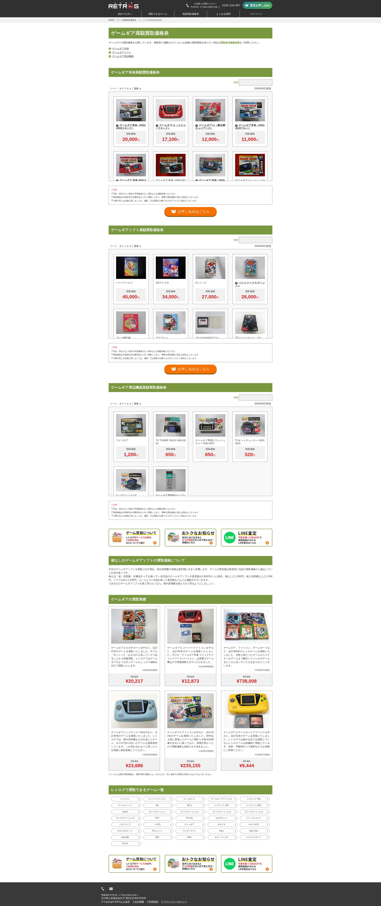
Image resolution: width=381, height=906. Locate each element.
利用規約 (154, 901)
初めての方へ (125, 14)
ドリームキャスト (253, 818)
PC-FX (125, 843)
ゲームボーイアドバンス (221, 799)
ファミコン (125, 799)
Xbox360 (125, 837)
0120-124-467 (231, 5)
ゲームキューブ (125, 805)
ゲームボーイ (189, 799)
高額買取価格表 (190, 14)
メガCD (157, 824)
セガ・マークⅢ (221, 837)
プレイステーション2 (189, 812)
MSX (189, 837)
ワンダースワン (189, 831)
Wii (157, 805)
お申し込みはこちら (194, 211)
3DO (157, 837)
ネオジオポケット (125, 831)
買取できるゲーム (157, 14)
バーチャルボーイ (253, 837)
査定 (260, 5)
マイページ (256, 14)
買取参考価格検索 (230, 42)
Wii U (189, 805)
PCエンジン (157, 831)
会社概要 (139, 901)
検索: (236, 82)
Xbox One (253, 831)
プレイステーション (157, 812)
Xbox (221, 831)
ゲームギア (189, 824)
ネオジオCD (253, 824)
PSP (157, 818)
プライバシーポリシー (175, 901)
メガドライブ (125, 824)
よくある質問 (223, 14)
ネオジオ (221, 824)
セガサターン (221, 818)
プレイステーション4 (253, 812)
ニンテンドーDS (221, 805)
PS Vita (189, 818)
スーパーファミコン (157, 799)
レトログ (125, 901)
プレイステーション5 (125, 818)
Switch (125, 812)
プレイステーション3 (221, 812)
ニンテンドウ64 (253, 799)
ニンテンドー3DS (253, 805)
